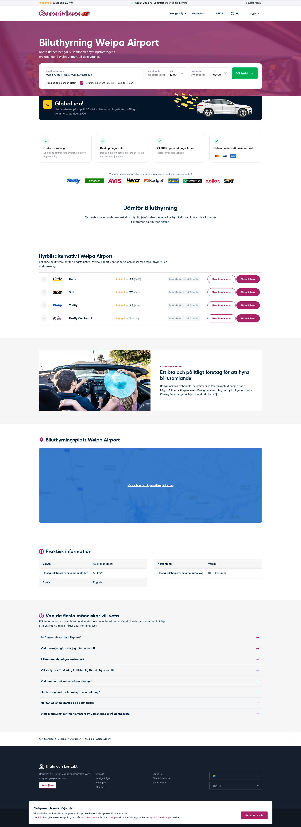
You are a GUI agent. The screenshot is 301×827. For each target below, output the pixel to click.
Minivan (100, 787)
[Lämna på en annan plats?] (45, 83)
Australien (75, 738)
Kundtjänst (198, 13)
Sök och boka (248, 279)
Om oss (100, 773)
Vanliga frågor (177, 13)
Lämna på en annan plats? (61, 82)
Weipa (88, 738)
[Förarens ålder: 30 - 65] (81, 83)
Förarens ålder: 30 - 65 (97, 82)
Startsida (48, 738)
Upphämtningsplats (54, 71)
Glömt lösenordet (162, 778)
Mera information (221, 279)
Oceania (61, 738)
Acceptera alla (254, 815)
